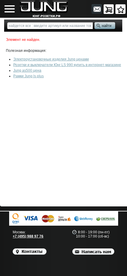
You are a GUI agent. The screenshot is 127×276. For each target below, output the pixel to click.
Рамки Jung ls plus (28, 76)
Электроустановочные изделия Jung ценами (51, 59)
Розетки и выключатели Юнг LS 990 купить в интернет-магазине (67, 65)
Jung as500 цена (27, 70)
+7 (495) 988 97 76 (28, 236)
